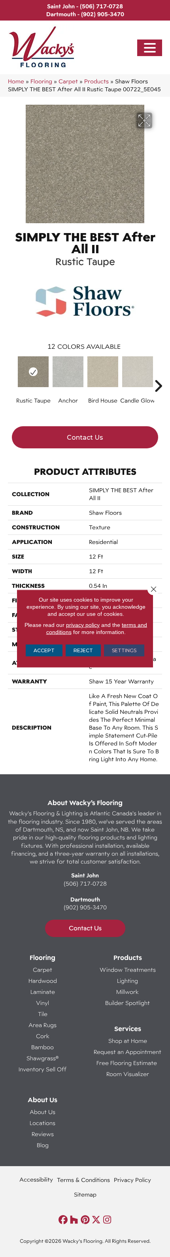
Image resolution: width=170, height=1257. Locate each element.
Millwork (127, 991)
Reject (83, 650)
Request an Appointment (127, 1051)
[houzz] (74, 1220)
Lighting (127, 980)
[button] (150, 48)
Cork (42, 1036)
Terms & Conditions (83, 1179)
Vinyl (42, 1002)
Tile (42, 1013)
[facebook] (63, 1220)
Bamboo (42, 1047)
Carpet (68, 81)
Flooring (41, 81)
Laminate (42, 991)
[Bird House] (102, 371)
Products (96, 81)
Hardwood (42, 980)
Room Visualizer (127, 1074)
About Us (42, 1111)
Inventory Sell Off (42, 1069)
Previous (12, 374)
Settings (124, 650)
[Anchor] (68, 371)
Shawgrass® (42, 1058)
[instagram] (107, 1220)
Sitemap (85, 1194)
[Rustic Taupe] (33, 371)
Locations (42, 1123)
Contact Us (85, 437)
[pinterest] (85, 1220)
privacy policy (83, 625)
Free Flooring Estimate (127, 1062)
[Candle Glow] (137, 371)
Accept (44, 650)
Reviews (43, 1134)
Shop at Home (127, 1040)
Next (158, 374)
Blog (43, 1145)
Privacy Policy (132, 1179)
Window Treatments (128, 969)
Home (16, 81)
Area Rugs (42, 1025)
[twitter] (96, 1220)
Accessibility (36, 1179)
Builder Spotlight (127, 1002)
